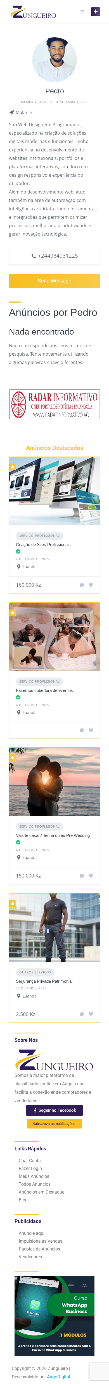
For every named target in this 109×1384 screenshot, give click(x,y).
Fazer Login (30, 1168)
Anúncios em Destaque (41, 1192)
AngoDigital (58, 1377)
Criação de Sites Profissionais (43, 544)
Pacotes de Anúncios (39, 1249)
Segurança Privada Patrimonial (44, 981)
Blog (23, 1200)
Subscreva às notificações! (54, 1124)
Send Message (54, 281)
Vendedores (30, 1256)
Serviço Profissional (39, 535)
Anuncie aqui (31, 1233)
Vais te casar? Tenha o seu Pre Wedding (53, 835)
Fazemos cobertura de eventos (44, 690)
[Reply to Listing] (82, 585)
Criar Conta (30, 1160)
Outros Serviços (35, 972)
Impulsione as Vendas (40, 1241)
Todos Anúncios (35, 1184)
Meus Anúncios (34, 1176)
